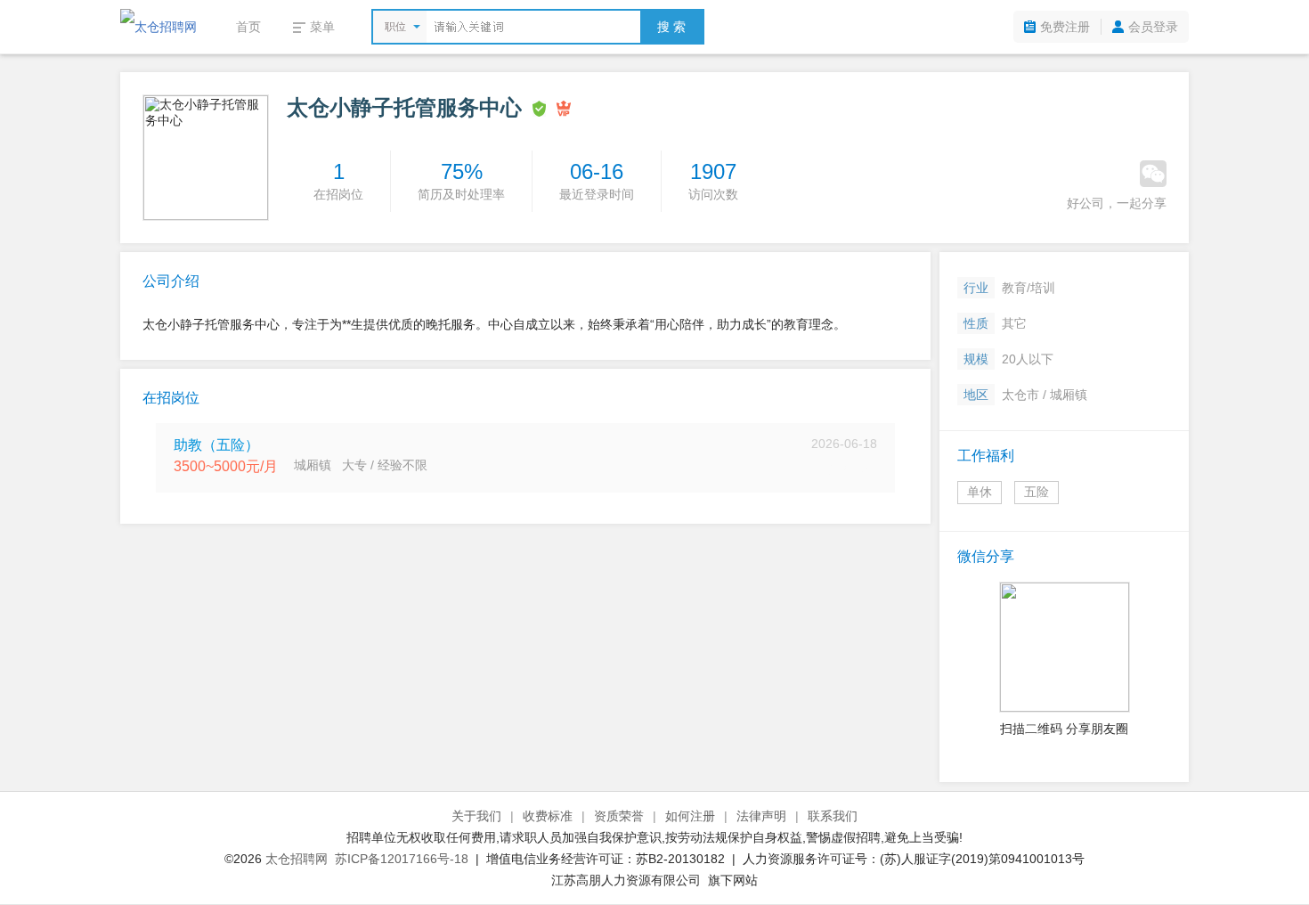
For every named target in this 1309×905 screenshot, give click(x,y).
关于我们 (476, 816)
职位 (395, 26)
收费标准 (548, 816)
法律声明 (761, 816)
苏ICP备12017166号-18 (401, 859)
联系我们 (833, 816)
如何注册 (690, 816)
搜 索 (671, 27)
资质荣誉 (619, 816)
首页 (248, 27)
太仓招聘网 (296, 859)
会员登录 (1153, 27)
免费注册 (1065, 27)
